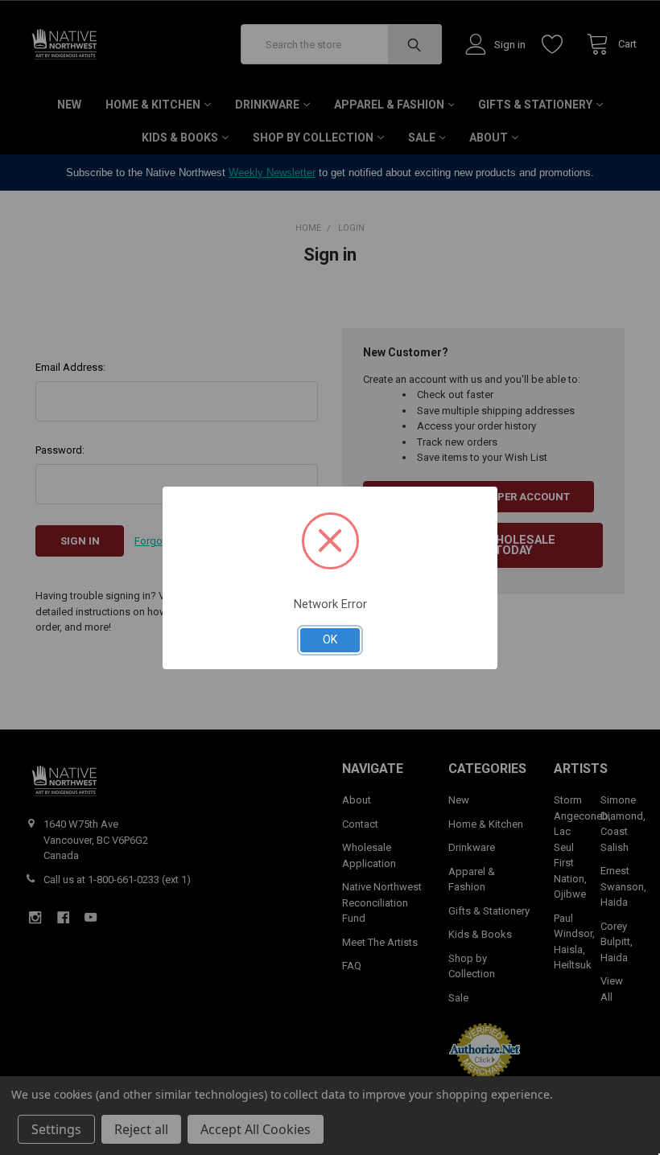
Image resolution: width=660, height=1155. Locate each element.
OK (330, 639)
